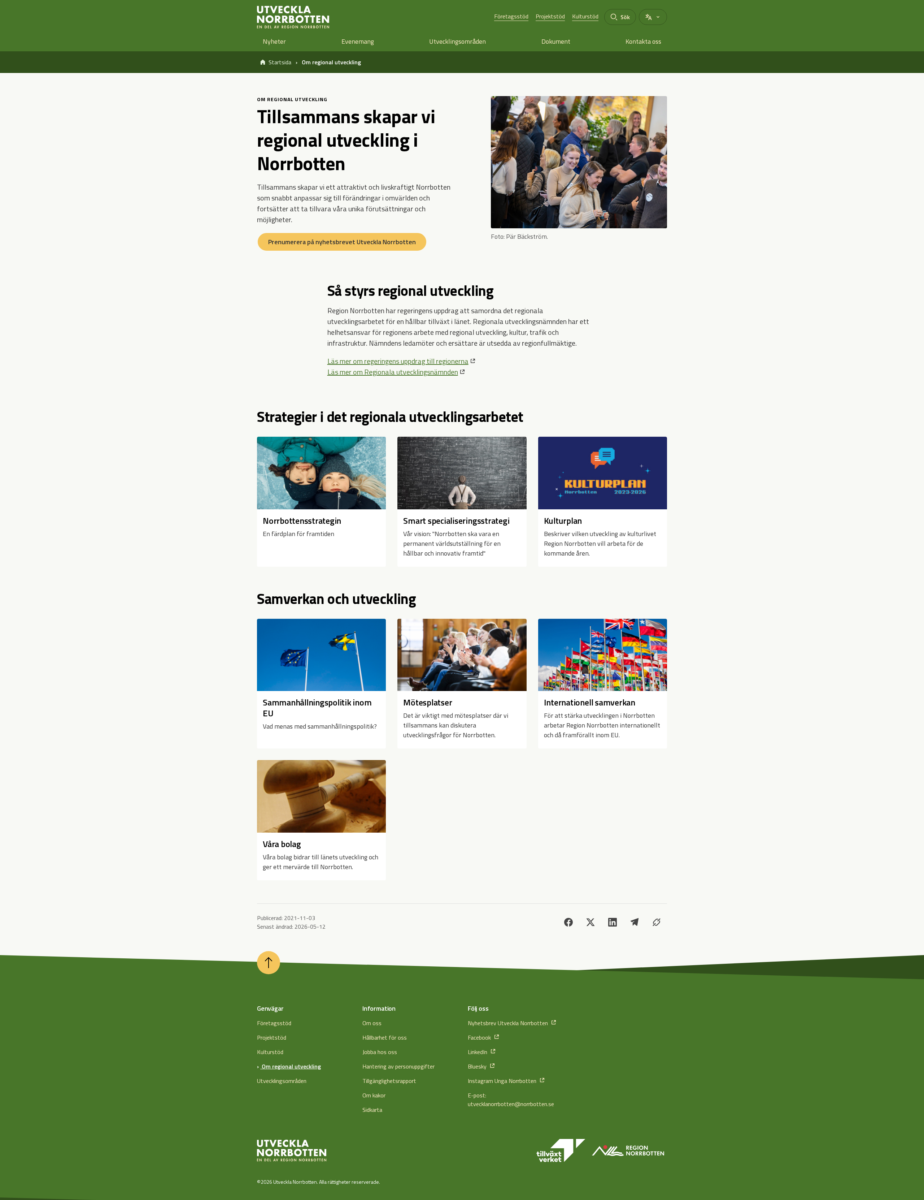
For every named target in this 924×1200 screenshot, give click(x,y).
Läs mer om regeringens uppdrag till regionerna (397, 361)
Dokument (555, 41)
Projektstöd (550, 16)
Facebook (480, 1037)
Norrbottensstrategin (302, 520)
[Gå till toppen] (268, 962)
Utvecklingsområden (457, 41)
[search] (620, 17)
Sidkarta (372, 1109)
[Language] (653, 17)
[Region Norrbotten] (628, 1150)
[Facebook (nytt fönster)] (568, 922)
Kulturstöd (585, 16)
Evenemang (357, 41)
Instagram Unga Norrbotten (503, 1080)
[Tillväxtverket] (561, 1150)
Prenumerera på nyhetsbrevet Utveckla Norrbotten (342, 242)
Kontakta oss (643, 41)
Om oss (372, 1023)
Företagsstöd (511, 16)
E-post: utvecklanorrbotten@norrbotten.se (511, 1099)
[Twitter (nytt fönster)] (590, 922)
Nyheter (274, 41)
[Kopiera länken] (656, 922)
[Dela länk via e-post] (634, 922)
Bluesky (478, 1066)
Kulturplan (563, 520)
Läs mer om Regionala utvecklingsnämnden (392, 372)
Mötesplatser (427, 702)
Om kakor (373, 1095)
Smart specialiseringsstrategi (456, 520)
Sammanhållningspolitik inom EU (317, 707)
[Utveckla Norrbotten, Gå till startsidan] (293, 17)
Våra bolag (282, 843)
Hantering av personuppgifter (398, 1066)
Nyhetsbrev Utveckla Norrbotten (508, 1023)
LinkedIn (478, 1052)
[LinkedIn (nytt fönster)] (612, 922)
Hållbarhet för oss (384, 1037)
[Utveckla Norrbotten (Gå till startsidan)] (291, 1150)
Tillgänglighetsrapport (389, 1080)
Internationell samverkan (589, 702)
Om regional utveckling (290, 1066)
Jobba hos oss (379, 1052)
